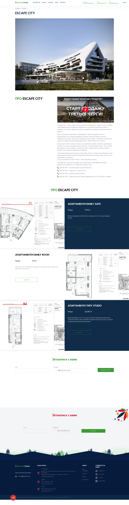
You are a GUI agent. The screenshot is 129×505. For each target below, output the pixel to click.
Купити (44, 2)
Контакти (63, 2)
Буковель (45, 469)
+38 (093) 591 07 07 (114, 2)
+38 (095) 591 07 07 (102, 2)
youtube (101, 474)
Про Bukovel (36, 2)
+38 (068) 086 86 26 (88, 2)
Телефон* (56, 367)
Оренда (50, 2)
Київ (43, 486)
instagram (102, 481)
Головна (17, 8)
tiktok (101, 477)
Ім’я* (16, 367)
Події (56, 2)
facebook (102, 471)
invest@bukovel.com (24, 476)
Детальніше (79, 228)
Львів (43, 479)
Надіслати (93, 430)
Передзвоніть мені (106, 370)
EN (124, 2)
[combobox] (57, 370)
